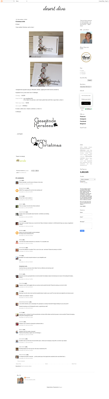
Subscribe (86, 103)
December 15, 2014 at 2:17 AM (26, 317)
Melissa (21, 329)
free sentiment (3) (22, 172)
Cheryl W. (21, 221)
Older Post (74, 363)
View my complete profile (29, 379)
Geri (20, 291)
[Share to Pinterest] (38, 170)
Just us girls (18, 105)
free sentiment (88, 161)
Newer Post (18, 363)
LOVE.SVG (82, 156)
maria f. (21, 204)
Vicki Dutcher (22, 247)
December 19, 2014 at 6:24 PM (26, 358)
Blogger (60, 387)
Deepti (20, 196)
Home (46, 363)
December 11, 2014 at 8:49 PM (25, 207)
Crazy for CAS (19, 98)
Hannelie (28, 377)
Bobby (20, 239)
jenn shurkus (22, 338)
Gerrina (21, 274)
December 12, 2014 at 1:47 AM (26, 243)
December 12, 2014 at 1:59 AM (26, 251)
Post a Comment (21, 361)
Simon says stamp (20, 102)
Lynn (20, 180)
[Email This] (32, 170)
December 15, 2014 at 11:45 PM (26, 334)
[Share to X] (35, 170)
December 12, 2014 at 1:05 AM (26, 235)
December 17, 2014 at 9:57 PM (26, 342)
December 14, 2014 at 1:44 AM (26, 297)
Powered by (82, 109)
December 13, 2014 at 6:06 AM (26, 287)
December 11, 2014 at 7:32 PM (25, 199)
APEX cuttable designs (86, 147)
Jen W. (20, 312)
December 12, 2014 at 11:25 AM (26, 269)
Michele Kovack (22, 188)
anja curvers (22, 346)
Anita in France (22, 354)
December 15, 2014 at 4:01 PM (26, 325)
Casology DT (88, 151)
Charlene (21, 321)
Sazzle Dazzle (22, 212)
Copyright (83, 73)
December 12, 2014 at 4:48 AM (26, 261)
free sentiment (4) (86, 164)
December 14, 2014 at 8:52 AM (26, 308)
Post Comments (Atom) (26, 366)
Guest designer (88, 154)
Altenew (83, 150)
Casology (18, 95)
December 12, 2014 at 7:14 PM (26, 279)
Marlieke (21, 230)
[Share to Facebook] (36, 170)
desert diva (54, 8)
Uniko (86, 159)
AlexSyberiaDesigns (85, 148)
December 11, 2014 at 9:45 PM (25, 217)
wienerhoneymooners (24, 301)
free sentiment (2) (84, 162)
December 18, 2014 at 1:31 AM (26, 350)
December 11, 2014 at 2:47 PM (25, 184)
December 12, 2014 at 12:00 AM (26, 226)
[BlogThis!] (33, 170)
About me (83, 72)
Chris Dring (21, 283)
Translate (85, 182)
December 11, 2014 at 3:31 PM (25, 191)
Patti (20, 255)
